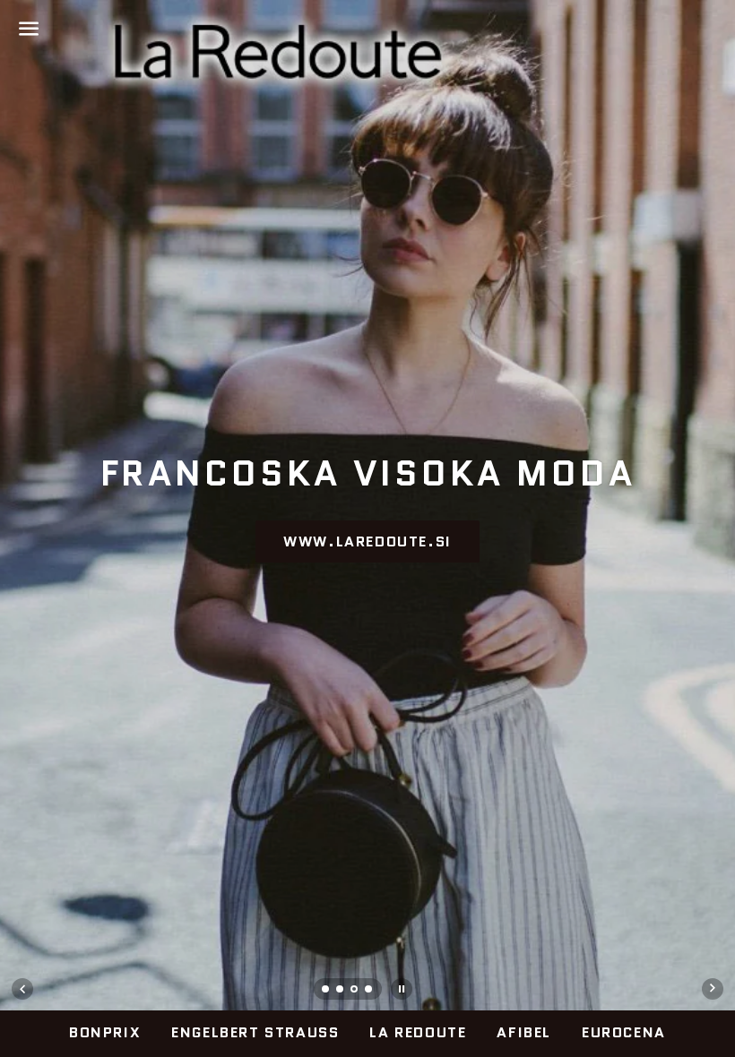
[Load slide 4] (369, 990)
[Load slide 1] (326, 990)
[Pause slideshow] (401, 989)
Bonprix (105, 1032)
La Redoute (417, 1032)
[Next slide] (712, 989)
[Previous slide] (22, 989)
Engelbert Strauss (255, 1032)
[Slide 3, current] (354, 990)
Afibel (524, 1032)
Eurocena (624, 1032)
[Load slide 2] (340, 990)
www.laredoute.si (367, 541)
